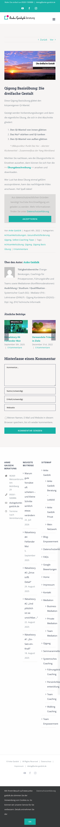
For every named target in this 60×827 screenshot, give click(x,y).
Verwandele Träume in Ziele (44, 326)
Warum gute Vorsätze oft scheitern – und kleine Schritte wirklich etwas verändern (30, 494)
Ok (30, 821)
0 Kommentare (21, 249)
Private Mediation (50, 621)
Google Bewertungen (48, 567)
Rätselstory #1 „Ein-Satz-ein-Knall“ (30, 641)
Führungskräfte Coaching (50, 672)
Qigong (7, 239)
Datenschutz (46, 761)
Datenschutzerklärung (38, 211)
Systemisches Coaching (48, 661)
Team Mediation (50, 633)
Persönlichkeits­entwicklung (50, 684)
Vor (51, 39)
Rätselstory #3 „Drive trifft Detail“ (30, 574)
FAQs (45, 556)
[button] (6, 334)
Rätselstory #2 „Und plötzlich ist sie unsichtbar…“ (30, 608)
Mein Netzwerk (50, 527)
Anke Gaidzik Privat (50, 512)
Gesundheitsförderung (38, 235)
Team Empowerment (48, 721)
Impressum (48, 584)
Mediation (48, 600)
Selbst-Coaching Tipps (23, 239)
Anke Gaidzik (15, 230)
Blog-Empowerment (48, 539)
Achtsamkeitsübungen (15, 235)
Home (46, 576)
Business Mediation (50, 608)
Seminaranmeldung (48, 651)
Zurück (43, 39)
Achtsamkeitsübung (14, 244)
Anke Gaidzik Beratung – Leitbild (50, 490)
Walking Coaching (50, 709)
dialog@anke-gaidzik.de (45, 2)
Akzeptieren (30, 219)
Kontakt (47, 592)
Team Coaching (50, 696)
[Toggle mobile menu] (54, 19)
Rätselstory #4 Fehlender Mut (16, 326)
